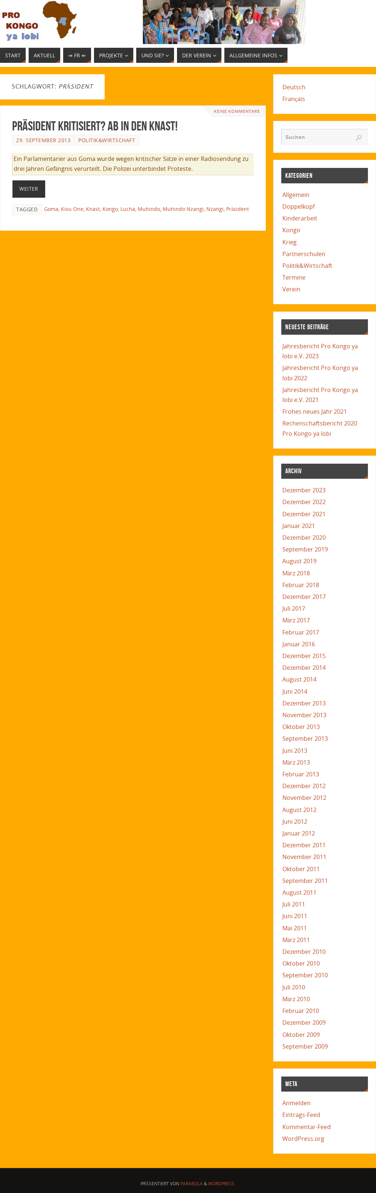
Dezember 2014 (304, 668)
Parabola (191, 1184)
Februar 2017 (300, 632)
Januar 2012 (298, 833)
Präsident (237, 208)
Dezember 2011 (304, 845)
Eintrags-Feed (301, 1115)
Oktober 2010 (301, 963)
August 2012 (299, 810)
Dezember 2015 (304, 656)
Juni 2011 (294, 916)
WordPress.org (303, 1139)
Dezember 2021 (304, 514)
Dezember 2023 (304, 490)
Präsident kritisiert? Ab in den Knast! (95, 126)
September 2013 (305, 738)
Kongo (110, 208)
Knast (93, 208)
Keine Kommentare (237, 111)
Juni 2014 (294, 691)
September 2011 (305, 881)
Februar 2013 (300, 774)
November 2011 (304, 857)
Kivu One (72, 208)
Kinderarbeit (299, 218)
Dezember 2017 (304, 597)
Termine (294, 277)
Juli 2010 (293, 987)
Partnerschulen (303, 254)
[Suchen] (358, 137)
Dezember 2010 (304, 952)
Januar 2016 (298, 644)
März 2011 (296, 940)
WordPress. (221, 1184)
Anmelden (296, 1103)
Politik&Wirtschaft (106, 140)
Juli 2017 (293, 608)
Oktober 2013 (301, 727)
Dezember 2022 (304, 502)
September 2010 (305, 975)
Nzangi (215, 208)
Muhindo (149, 208)
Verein (291, 289)
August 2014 (299, 679)
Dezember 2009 (304, 1022)
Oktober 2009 (301, 1035)
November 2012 (304, 798)
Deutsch (294, 87)
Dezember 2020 (304, 537)
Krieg (289, 242)
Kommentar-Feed (306, 1127)
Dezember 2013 (304, 703)
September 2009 (305, 1046)
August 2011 (299, 892)
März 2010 (296, 999)
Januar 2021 (298, 526)
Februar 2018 (300, 585)
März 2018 (296, 573)
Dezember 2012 (304, 786)
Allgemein (296, 195)
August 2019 (299, 561)
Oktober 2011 (301, 869)
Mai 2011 (294, 928)
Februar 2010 (300, 1011)
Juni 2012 (294, 822)
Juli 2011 (293, 904)
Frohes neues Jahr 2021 (314, 411)
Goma (51, 208)
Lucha (127, 208)
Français (293, 99)
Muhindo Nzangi (183, 208)
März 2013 (296, 762)
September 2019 (305, 549)
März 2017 (296, 620)
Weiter (28, 189)
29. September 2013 (43, 140)
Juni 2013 (294, 751)
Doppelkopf (298, 206)
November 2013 (304, 715)
